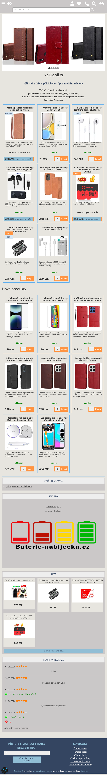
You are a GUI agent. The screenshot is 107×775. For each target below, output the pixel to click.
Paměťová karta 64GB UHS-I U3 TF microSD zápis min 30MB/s (87, 169)
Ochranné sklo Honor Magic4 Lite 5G (53, 108)
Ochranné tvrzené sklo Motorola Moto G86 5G (53, 299)
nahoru (102, 770)
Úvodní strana (80, 748)
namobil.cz (28, 771)
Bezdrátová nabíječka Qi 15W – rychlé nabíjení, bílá (19, 419)
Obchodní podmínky (80, 758)
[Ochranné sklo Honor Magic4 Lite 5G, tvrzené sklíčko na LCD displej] (53, 126)
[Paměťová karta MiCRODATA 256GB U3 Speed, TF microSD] (87, 594)
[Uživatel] (80, 4)
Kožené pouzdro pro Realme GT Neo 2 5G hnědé (53, 168)
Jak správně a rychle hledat (19, 486)
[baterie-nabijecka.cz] (53, 560)
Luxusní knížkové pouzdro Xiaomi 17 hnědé (53, 359)
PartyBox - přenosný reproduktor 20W (19, 580)
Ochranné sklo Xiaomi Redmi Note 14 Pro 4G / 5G (19, 299)
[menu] (3, 3)
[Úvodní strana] (11, 4)
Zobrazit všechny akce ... (54, 651)
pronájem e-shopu (73, 771)
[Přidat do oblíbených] (32, 108)
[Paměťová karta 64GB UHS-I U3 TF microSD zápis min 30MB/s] (87, 188)
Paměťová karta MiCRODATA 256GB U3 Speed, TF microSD (87, 581)
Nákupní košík (80, 755)
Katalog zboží (80, 751)
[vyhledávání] (95, 4)
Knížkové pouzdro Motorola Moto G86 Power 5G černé (19, 359)
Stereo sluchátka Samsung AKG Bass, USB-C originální (19, 168)
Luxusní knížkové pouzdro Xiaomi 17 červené (87, 359)
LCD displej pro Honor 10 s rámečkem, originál (53, 419)
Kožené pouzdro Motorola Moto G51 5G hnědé (19, 108)
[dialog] (4, 770)
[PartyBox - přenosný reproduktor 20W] (19, 591)
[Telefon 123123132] (88, 5)
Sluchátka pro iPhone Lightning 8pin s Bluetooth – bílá (87, 109)
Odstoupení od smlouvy (80, 764)
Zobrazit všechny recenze (16, 727)
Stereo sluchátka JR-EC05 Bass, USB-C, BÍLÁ (53, 228)
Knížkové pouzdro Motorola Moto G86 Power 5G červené (87, 299)
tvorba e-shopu (58, 771)
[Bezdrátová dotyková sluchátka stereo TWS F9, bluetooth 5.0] (19, 248)
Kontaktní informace (80, 761)
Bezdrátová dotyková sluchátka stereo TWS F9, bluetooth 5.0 (19, 229)
